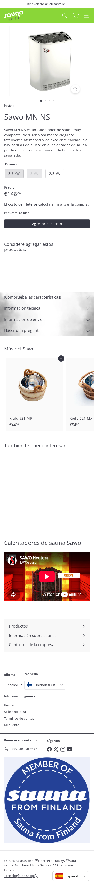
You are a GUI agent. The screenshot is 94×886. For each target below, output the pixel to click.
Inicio (8, 105)
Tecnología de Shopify (21, 875)
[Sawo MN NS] (47, 272)
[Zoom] (75, 89)
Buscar (9, 705)
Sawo (29, 348)
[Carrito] (75, 15)
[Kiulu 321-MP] (34, 394)
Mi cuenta (11, 725)
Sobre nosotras (15, 711)
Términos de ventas (19, 718)
